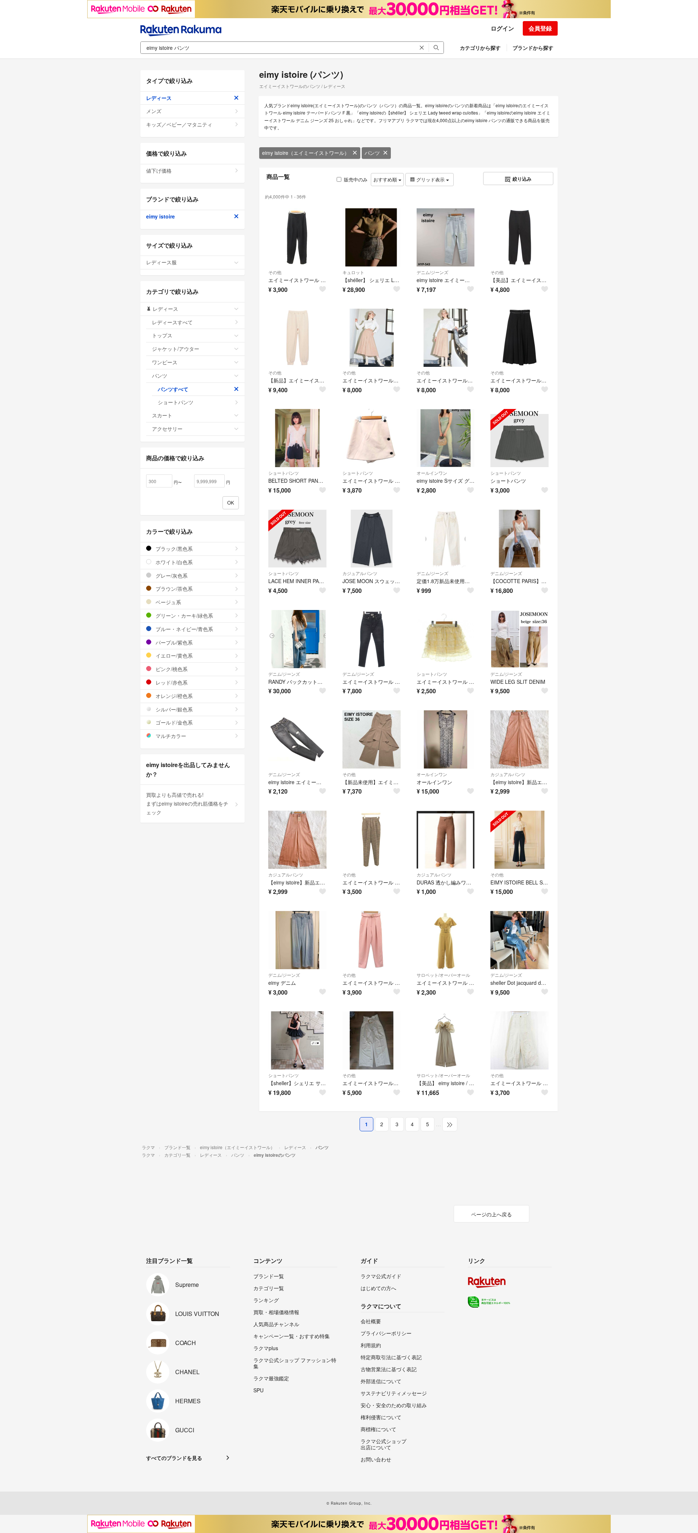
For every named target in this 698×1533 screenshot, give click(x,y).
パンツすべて (173, 389)
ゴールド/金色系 (173, 722)
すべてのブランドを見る (174, 1457)
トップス (162, 335)
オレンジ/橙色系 (173, 695)
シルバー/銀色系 (173, 709)
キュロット (353, 272)
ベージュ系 (167, 602)
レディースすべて (172, 322)
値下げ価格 (159, 170)
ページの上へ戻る (491, 1214)
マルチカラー (170, 735)
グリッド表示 (430, 179)
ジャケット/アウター (175, 348)
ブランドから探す (533, 47)
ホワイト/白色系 (173, 562)
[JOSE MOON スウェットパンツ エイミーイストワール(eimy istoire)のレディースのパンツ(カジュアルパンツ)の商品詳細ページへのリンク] (371, 539)
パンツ (372, 152)
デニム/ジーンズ (432, 272)
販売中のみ (356, 179)
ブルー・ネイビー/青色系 (183, 629)
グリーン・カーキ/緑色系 (183, 615)
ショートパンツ (283, 473)
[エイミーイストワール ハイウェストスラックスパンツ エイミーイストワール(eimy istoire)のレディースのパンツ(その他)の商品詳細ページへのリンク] (371, 1040)
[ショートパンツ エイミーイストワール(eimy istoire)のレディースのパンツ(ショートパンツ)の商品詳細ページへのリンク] (519, 438)
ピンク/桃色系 (171, 669)
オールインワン (432, 473)
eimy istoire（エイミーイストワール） (305, 152)
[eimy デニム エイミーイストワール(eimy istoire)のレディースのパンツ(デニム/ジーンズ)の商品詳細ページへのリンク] (297, 940)
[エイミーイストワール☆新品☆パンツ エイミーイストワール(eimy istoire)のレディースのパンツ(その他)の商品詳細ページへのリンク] (371, 338)
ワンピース (164, 362)
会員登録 (540, 28)
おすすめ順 (385, 179)
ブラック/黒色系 (173, 548)
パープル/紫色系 (173, 642)
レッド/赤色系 (171, 682)
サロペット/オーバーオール (443, 975)
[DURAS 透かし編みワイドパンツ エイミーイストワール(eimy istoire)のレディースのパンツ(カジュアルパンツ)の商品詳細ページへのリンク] (446, 840)
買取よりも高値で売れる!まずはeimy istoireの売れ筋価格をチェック (187, 803)
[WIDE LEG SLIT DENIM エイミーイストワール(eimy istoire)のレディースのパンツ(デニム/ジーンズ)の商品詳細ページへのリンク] (519, 639)
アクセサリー (167, 428)
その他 (274, 272)
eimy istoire (160, 216)
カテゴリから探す (480, 47)
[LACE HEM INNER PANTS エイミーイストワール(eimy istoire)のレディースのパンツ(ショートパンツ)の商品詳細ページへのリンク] (297, 539)
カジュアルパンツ (359, 573)
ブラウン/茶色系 (173, 588)
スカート (162, 415)
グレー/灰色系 (171, 575)
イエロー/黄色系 (173, 655)
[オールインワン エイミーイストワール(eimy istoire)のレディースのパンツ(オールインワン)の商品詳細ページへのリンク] (446, 739)
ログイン (502, 28)
